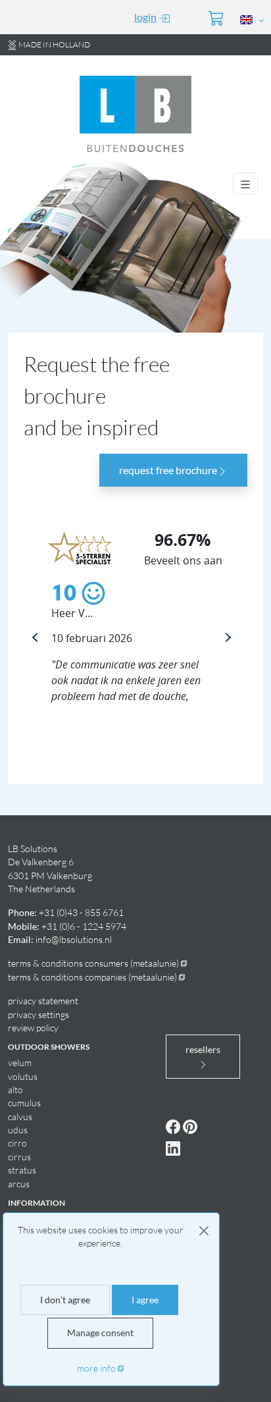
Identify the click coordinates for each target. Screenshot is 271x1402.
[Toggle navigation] (245, 183)
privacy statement (43, 1000)
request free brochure (168, 470)
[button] (252, 19)
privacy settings (38, 1014)
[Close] (204, 1231)
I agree (145, 1300)
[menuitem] (143, 17)
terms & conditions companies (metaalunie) (92, 977)
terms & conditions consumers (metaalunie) (93, 963)
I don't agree (65, 1300)
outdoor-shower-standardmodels (99, 229)
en (13, 229)
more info (96, 1368)
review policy (33, 1027)
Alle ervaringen (67, 718)
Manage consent (100, 1333)
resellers (202, 1049)
